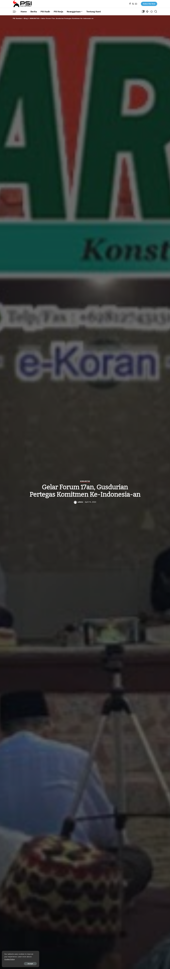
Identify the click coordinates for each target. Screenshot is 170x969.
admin (80, 502)
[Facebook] (130, 4)
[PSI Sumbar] (22, 4)
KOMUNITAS (85, 481)
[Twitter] (133, 4)
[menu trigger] (16, 11)
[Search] (155, 11)
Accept (30, 964)
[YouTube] (136, 4)
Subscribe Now (149, 4)
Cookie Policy (9, 959)
